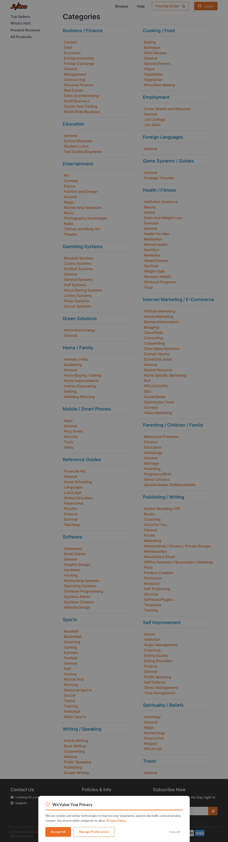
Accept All (58, 832)
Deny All (174, 832)
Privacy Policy (116, 820)
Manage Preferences (94, 832)
